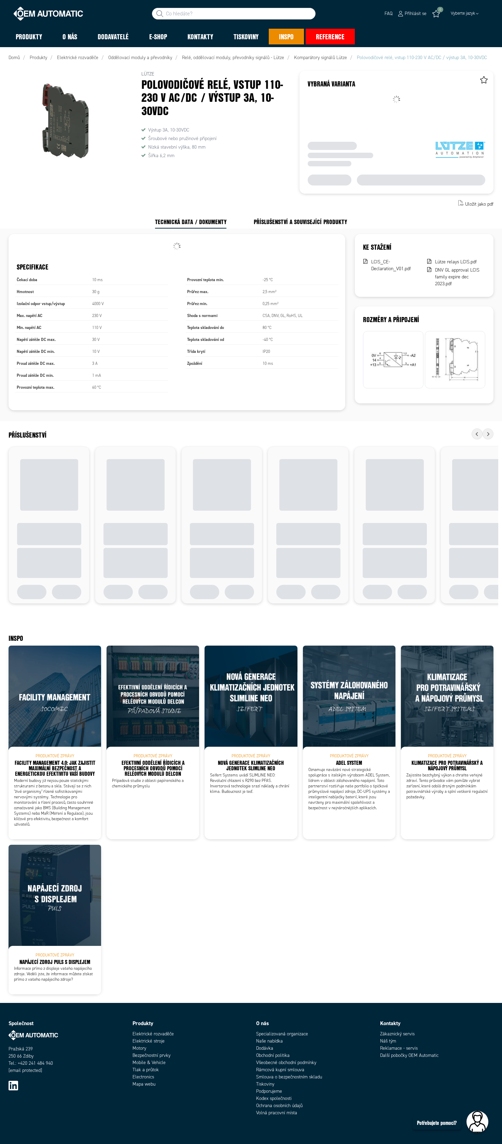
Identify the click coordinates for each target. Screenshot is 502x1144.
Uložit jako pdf (479, 204)
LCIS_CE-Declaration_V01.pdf (391, 265)
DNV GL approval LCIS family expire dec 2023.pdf (457, 277)
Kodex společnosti (274, 1098)
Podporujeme (269, 1091)
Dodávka (264, 1048)
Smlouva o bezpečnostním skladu (289, 1077)
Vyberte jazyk (463, 13)
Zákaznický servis (397, 1034)
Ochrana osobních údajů (279, 1105)
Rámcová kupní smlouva (280, 1070)
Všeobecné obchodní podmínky (286, 1062)
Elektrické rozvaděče (153, 1034)
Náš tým (388, 1041)
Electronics (143, 1077)
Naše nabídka (269, 1041)
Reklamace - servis (399, 1048)
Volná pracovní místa (276, 1113)
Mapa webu (144, 1084)
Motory (139, 1048)
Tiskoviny (265, 1084)
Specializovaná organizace (282, 1034)
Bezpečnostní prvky (151, 1055)
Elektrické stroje (149, 1041)
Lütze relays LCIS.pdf (456, 262)
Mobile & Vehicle (149, 1062)
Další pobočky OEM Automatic (409, 1055)
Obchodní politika (273, 1055)
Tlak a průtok (146, 1070)
